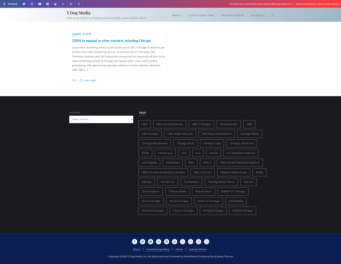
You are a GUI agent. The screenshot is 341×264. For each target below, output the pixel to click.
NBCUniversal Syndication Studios (163, 172)
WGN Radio (236, 201)
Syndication (191, 181)
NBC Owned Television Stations (239, 162)
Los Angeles (149, 162)
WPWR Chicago (242, 210)
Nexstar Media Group (234, 172)
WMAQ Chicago (213, 210)
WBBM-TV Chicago (233, 191)
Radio (259, 172)
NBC (191, 162)
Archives (74, 112)
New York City (202, 172)
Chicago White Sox (242, 143)
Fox (198, 153)
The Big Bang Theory (221, 181)
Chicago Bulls (185, 143)
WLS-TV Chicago (183, 210)
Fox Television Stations (241, 153)
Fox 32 (214, 153)
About (136, 249)
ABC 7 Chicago (201, 124)
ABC (144, 124)
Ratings (146, 181)
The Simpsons (150, 191)
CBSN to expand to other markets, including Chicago (111, 40)
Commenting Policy (157, 249)
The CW (248, 181)
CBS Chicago (150, 133)
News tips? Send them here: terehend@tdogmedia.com (262, 4)
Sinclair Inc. (168, 181)
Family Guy (165, 153)
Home (179, 249)
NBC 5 (207, 162)
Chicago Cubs (212, 143)
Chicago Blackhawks (155, 143)
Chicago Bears (250, 133)
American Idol (228, 124)
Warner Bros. (203, 191)
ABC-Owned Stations (170, 124)
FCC (184, 153)
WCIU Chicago (151, 201)
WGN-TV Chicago (209, 201)
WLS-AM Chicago (153, 210)
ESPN (145, 153)
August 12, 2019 (81, 33)
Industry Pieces (197, 249)
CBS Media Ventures (180, 133)
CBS (249, 124)
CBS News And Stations (216, 133)
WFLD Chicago (178, 201)
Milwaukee (172, 162)
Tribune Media (177, 191)
